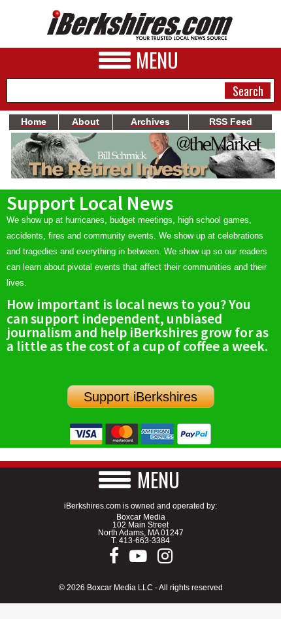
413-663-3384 (144, 540)
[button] (140, 479)
